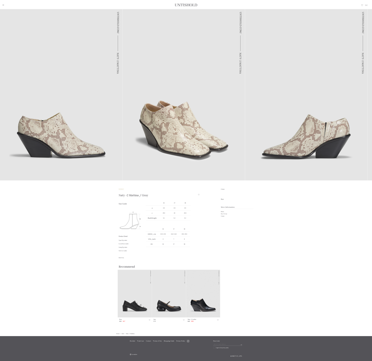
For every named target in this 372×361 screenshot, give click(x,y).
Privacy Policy (180, 341)
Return (222, 211)
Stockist (132, 341)
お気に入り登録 (149, 320)
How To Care (224, 214)
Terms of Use (157, 341)
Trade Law (140, 341)
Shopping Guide (169, 341)
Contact (222, 216)
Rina (120, 319)
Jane (154, 319)
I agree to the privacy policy (222, 347)
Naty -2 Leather (192, 319)
